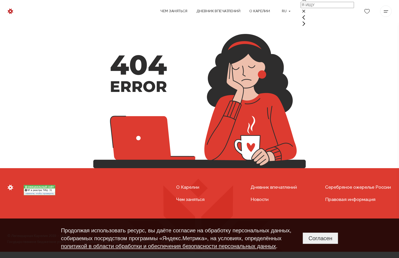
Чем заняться (173, 11)
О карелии (259, 11)
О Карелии (187, 187)
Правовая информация (350, 199)
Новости (260, 199)
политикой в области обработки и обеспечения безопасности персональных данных (168, 246)
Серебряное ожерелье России (358, 187)
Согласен (320, 238)
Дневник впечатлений (218, 11)
